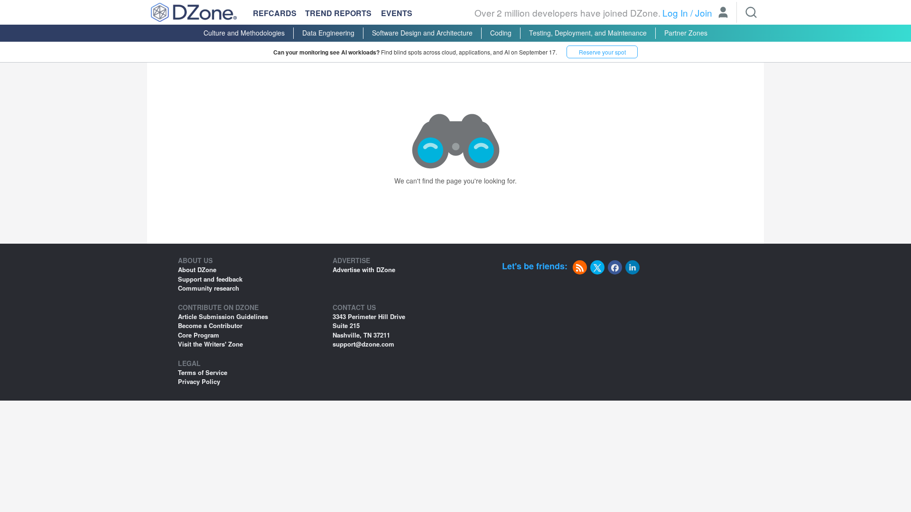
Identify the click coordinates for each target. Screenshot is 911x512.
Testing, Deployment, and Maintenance (588, 32)
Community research (208, 288)
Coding (500, 32)
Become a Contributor (210, 325)
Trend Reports (338, 13)
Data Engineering (328, 32)
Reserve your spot (602, 52)
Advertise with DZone (364, 269)
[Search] (751, 12)
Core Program (198, 334)
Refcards (275, 13)
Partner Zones (685, 32)
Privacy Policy (199, 381)
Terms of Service (202, 372)
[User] (723, 13)
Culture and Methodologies (244, 32)
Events (396, 13)
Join (703, 12)
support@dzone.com (363, 343)
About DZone (197, 269)
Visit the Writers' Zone (210, 343)
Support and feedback (210, 278)
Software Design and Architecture (422, 32)
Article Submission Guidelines (223, 316)
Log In (675, 12)
